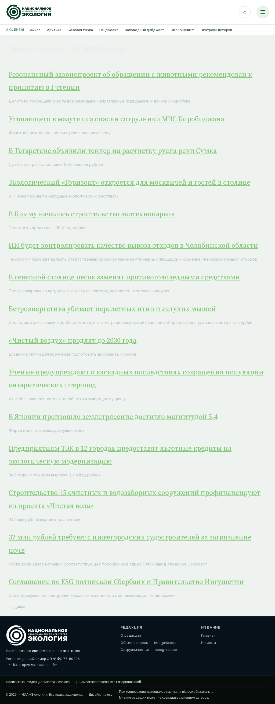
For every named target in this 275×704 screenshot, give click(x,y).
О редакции (131, 635)
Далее (19, 607)
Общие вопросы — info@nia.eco (148, 642)
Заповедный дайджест (144, 30)
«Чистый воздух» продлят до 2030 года (72, 340)
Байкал (35, 30)
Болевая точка (80, 30)
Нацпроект (108, 30)
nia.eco (107, 694)
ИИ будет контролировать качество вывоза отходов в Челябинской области (133, 245)
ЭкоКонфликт (182, 30)
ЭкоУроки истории (216, 30)
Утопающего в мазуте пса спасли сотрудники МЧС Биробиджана (116, 119)
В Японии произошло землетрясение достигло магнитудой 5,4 (113, 416)
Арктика (54, 30)
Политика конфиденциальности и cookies (38, 682)
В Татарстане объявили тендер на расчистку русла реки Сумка (113, 150)
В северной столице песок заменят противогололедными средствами (124, 277)
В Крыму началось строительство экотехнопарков (92, 214)
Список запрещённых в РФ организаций (110, 682)
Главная (208, 635)
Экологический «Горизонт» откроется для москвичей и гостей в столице (129, 182)
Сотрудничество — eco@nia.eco (149, 649)
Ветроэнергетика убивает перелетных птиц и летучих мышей (112, 308)
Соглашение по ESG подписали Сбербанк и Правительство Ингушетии (126, 581)
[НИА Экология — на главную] (28, 12)
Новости (208, 642)
